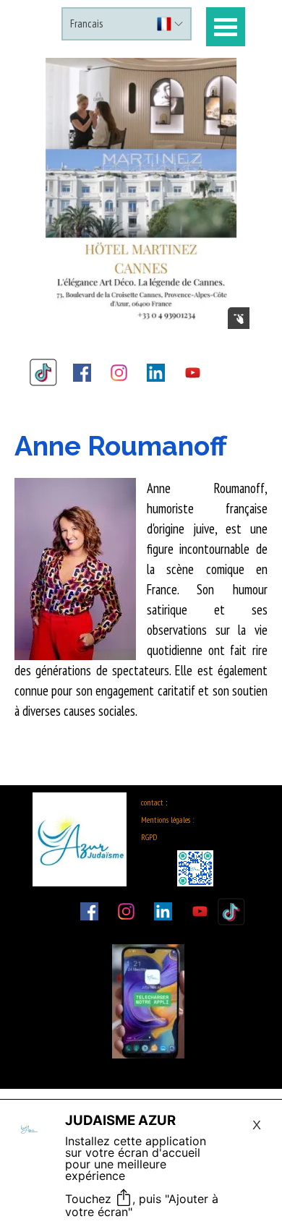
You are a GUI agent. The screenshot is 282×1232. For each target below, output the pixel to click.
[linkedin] (156, 372)
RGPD (149, 836)
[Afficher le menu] (225, 26)
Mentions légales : (167, 819)
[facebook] (82, 372)
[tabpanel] (141, 582)
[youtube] (193, 372)
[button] (141, 193)
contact (152, 802)
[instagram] (119, 372)
